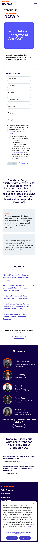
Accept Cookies (25, 538)
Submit (12, 164)
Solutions (5, 497)
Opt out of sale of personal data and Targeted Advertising (18, 532)
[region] (19, 521)
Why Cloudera (7, 490)
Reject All (12, 538)
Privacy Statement (17, 152)
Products (5, 493)
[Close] (34, 503)
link (25, 156)
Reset (23, 164)
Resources (6, 500)
